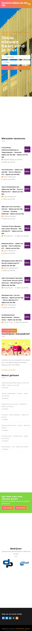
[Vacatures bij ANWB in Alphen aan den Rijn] (24, 563)
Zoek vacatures (7, 508)
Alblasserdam (20, 629)
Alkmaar (27, 629)
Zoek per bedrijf (20, 508)
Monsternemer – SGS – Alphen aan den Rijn (15, 447)
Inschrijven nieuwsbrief (8, 370)
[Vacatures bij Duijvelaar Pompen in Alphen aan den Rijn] (8, 563)
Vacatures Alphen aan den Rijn (15, 4)
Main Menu (29, 4)
